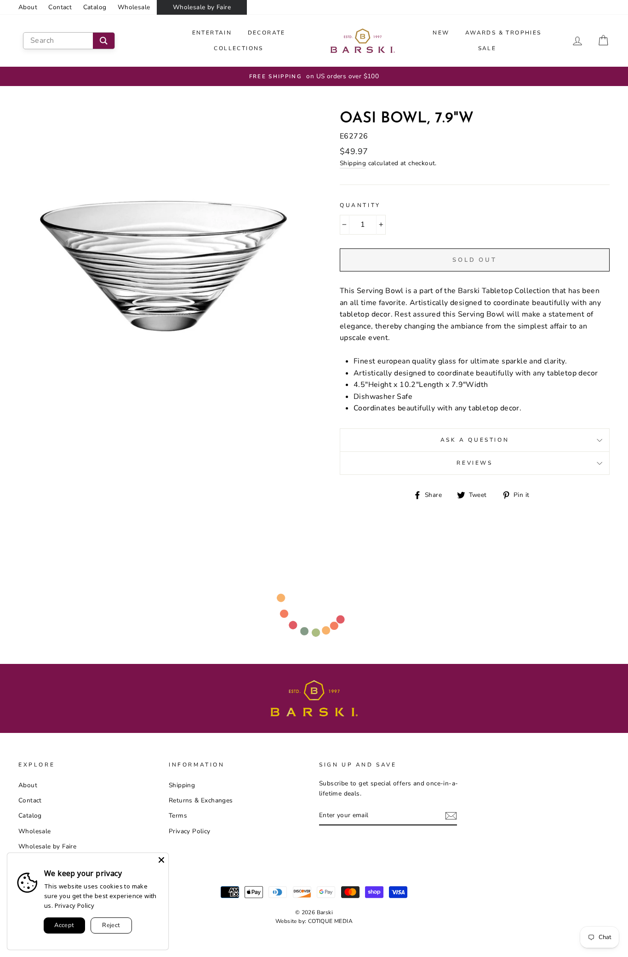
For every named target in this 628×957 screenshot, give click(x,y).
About (27, 7)
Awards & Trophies (503, 32)
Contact (60, 7)
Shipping (353, 163)
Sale (487, 48)
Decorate (266, 32)
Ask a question (474, 440)
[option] (314, 76)
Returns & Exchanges (201, 800)
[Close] (161, 860)
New (441, 32)
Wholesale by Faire (202, 7)
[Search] (103, 41)
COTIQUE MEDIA (330, 921)
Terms (178, 815)
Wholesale (134, 7)
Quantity (360, 205)
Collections (238, 48)
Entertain (212, 32)
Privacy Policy (190, 831)
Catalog (95, 7)
